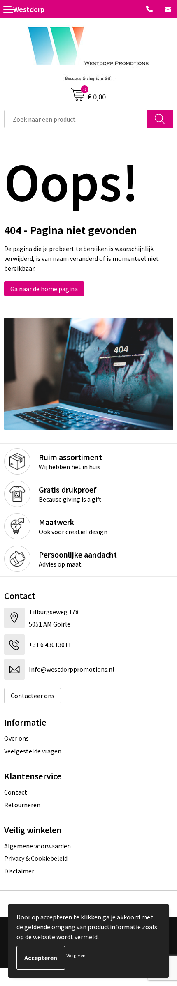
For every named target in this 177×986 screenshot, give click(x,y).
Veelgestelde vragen (32, 751)
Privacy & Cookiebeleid (36, 858)
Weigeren (76, 955)
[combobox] (75, 119)
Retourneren (22, 805)
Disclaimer (19, 871)
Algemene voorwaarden (37, 846)
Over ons (16, 738)
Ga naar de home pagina (44, 289)
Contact (15, 792)
